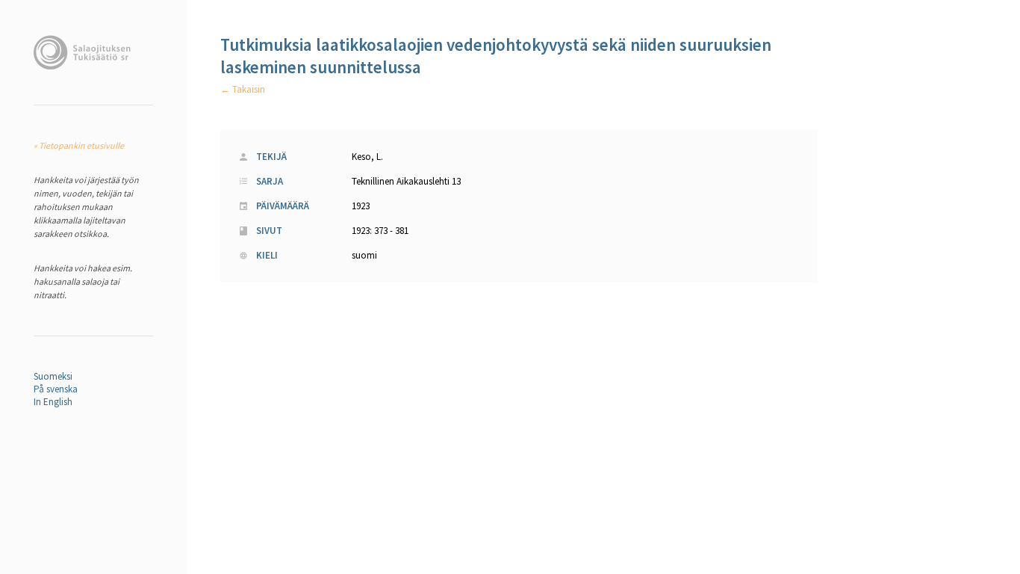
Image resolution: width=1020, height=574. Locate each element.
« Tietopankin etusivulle (79, 145)
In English (53, 401)
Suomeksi (53, 376)
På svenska (56, 389)
